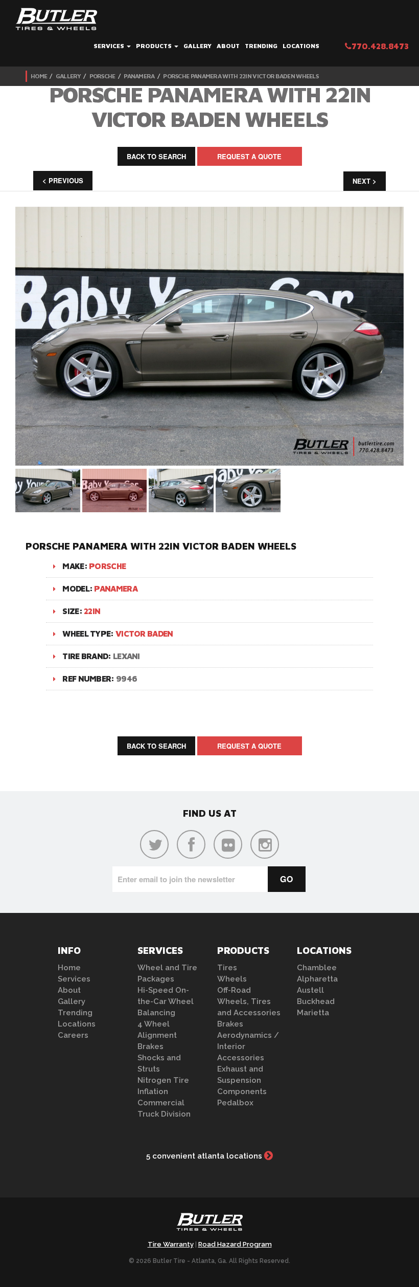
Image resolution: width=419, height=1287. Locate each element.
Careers (73, 1035)
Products (154, 46)
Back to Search (156, 156)
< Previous (62, 180)
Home (39, 76)
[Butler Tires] (209, 1225)
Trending (261, 46)
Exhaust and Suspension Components (242, 1080)
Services (110, 46)
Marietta (313, 1012)
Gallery (197, 46)
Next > (365, 181)
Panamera (139, 76)
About (228, 46)
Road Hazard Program (235, 1244)
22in (92, 611)
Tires (227, 967)
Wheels (232, 979)
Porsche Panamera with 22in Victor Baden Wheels (240, 76)
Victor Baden (144, 633)
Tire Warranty (171, 1244)
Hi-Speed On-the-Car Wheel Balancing (165, 1001)
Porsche (102, 76)
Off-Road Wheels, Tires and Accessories (249, 1001)
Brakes (150, 1046)
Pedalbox (235, 1102)
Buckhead (316, 1001)
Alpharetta (317, 979)
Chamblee (317, 967)
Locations (301, 46)
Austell (310, 990)
